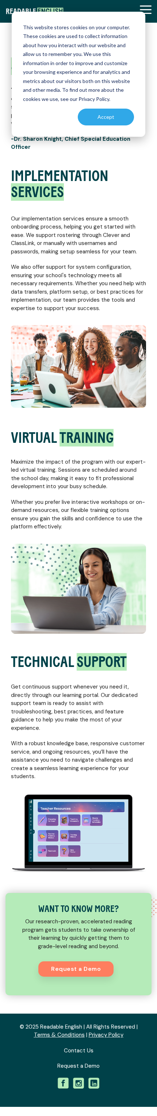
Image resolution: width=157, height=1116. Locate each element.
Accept (105, 117)
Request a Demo (76, 969)
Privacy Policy (106, 1034)
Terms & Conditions (59, 1034)
